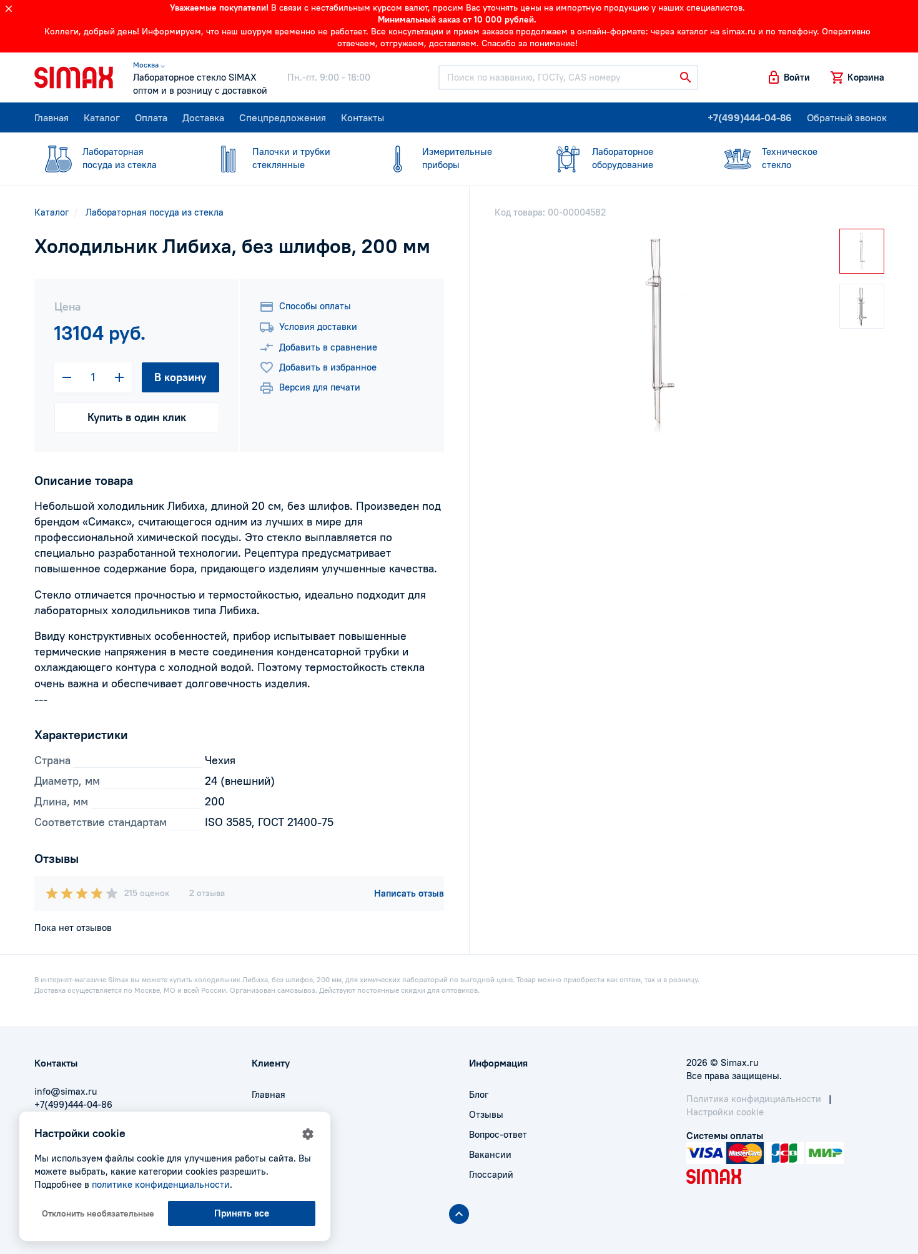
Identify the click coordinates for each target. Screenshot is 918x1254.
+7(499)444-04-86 (750, 117)
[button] (788, 77)
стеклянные (291, 158)
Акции (265, 1174)
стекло (789, 158)
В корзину (180, 377)
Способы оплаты (315, 306)
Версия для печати (319, 387)
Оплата (151, 117)
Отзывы (486, 1114)
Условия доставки (318, 326)
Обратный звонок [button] (847, 117)
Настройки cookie (725, 1112)
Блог (478, 1094)
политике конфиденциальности (161, 1184)
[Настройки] (307, 1134)
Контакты (362, 117)
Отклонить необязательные (98, 1213)
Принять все (241, 1213)
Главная (51, 117)
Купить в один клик (136, 417)
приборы (457, 158)
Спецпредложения (282, 117)
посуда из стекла (119, 158)
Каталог (102, 117)
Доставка (203, 117)
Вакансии (490, 1154)
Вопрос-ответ (498, 1134)
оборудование (622, 158)
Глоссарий (491, 1174)
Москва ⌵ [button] (149, 64)
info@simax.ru (65, 1091)
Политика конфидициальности (753, 1099)
